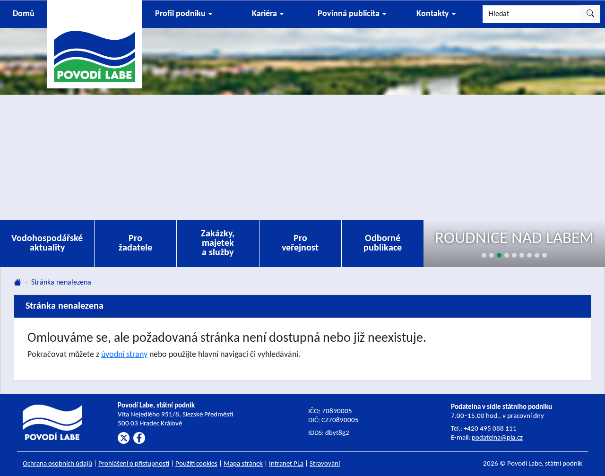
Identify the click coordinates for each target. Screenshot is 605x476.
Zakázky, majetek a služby (217, 243)
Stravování (325, 463)
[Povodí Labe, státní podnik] (94, 44)
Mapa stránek (243, 463)
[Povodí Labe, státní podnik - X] (124, 438)
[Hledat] (590, 14)
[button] (184, 14)
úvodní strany (124, 354)
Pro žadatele (135, 243)
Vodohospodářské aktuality (47, 243)
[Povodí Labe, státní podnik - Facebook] (139, 438)
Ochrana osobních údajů (57, 463)
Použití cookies (196, 463)
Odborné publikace (382, 243)
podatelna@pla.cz (497, 437)
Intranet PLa (286, 463)
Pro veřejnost (300, 243)
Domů (24, 14)
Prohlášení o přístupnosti (133, 463)
